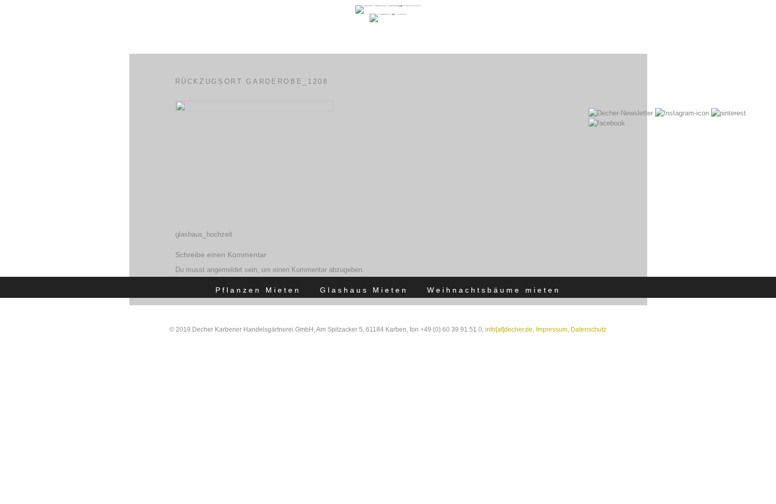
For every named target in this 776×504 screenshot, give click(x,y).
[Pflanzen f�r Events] (388, 13)
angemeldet (224, 270)
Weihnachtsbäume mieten (494, 290)
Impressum (551, 329)
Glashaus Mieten (364, 290)
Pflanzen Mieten (258, 290)
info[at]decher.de (509, 329)
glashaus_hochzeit (203, 234)
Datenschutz (589, 329)
